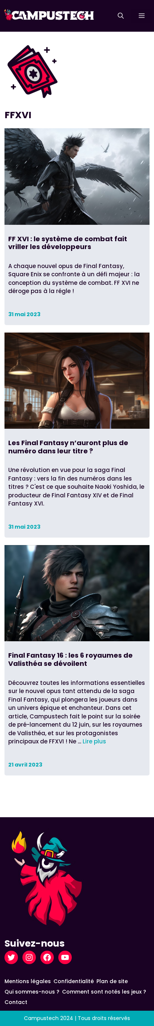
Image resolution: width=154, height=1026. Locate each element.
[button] (120, 16)
